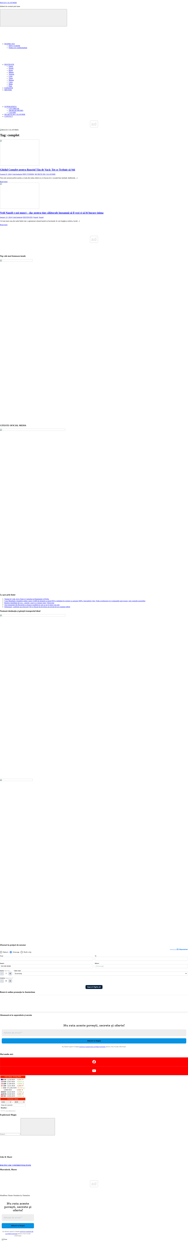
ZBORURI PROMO (16, 110)
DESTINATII (9, 64)
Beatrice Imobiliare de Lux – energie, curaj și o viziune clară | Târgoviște (29, 603)
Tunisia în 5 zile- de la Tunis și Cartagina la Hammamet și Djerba (26, 599)
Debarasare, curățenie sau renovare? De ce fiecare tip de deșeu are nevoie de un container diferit (37, 607)
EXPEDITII (8, 88)
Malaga (11, 80)
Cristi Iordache (17, 174)
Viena (11, 78)
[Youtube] (94, 1070)
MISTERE (8, 90)
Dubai (11, 66)
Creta (10, 76)
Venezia (11, 74)
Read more (4, 182)
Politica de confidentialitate (18, 48)
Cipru (11, 82)
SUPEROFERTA (10, 107)
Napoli (11, 68)
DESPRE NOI (9, 44)
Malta (11, 84)
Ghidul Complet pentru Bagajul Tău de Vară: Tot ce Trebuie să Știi (37, 169)
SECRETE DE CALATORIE (14, 114)
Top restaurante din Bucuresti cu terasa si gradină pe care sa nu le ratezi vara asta (32, 605)
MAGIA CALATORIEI (8, 3)
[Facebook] (94, 1061)
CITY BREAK (14, 108)
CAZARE (12, 112)
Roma (11, 70)
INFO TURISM (14, 46)
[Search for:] (10, 1134)
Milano (11, 72)
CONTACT (8, 116)
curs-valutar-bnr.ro (10, 1110)
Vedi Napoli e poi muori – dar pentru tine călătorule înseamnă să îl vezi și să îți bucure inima (51, 212)
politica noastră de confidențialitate (92, 1047)
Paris (10, 86)
